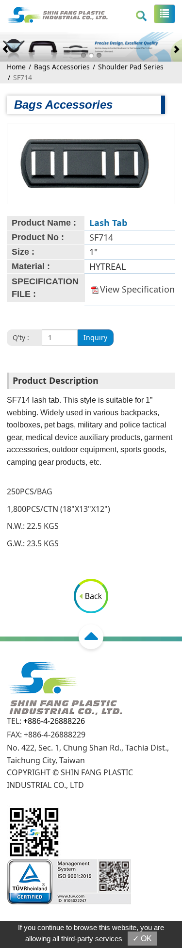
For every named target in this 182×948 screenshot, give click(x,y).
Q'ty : (21, 337)
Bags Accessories (62, 66)
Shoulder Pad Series (131, 66)
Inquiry (95, 337)
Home (16, 66)
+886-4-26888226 (54, 721)
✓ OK (142, 938)
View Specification (137, 289)
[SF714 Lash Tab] (84, 163)
